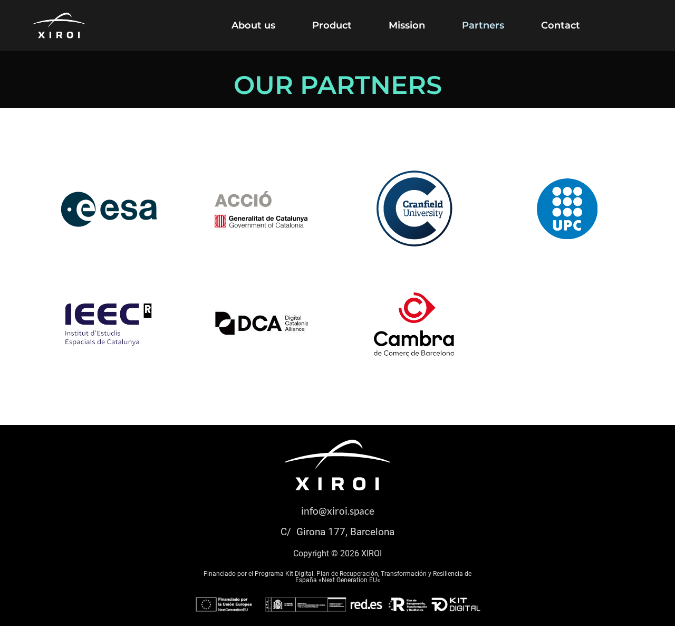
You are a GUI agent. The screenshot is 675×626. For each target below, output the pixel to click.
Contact (560, 25)
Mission (407, 25)
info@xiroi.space (337, 511)
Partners (483, 25)
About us (253, 25)
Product (332, 25)
